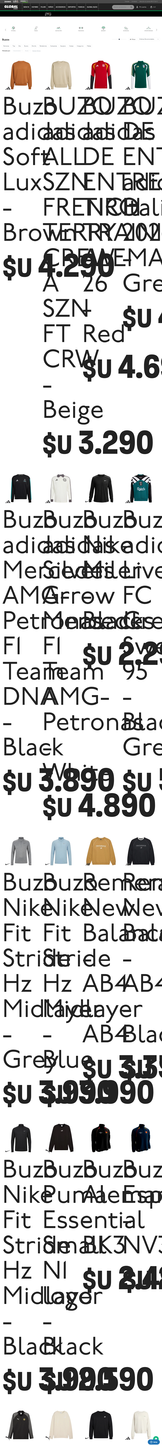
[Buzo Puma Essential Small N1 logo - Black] (61, 1138)
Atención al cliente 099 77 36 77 (149, 1)
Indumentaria (17, 51)
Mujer (43, 7)
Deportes (72, 7)
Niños (50, 7)
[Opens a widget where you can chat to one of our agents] (154, 1442)
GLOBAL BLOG (92, 7)
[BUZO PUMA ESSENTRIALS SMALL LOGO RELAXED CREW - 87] (61, 1425)
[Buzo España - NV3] (141, 1138)
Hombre (35, 7)
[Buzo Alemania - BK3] (101, 1138)
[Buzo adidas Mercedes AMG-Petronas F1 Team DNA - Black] (21, 488)
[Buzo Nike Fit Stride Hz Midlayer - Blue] (61, 851)
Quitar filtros (36, 51)
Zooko (6, 1)
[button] (131, 7)
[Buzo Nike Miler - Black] (101, 488)
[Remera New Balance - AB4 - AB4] (101, 851)
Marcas (81, 7)
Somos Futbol (24, 1)
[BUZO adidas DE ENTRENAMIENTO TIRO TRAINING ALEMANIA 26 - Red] (101, 75)
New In (26, 7)
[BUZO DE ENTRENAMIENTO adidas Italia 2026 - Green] (141, 75)
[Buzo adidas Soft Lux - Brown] (21, 75)
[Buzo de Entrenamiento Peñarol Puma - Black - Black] (21, 1425)
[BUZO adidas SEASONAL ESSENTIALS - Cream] (141, 1425)
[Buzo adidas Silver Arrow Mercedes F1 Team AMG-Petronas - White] (61, 488)
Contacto (134, 1)
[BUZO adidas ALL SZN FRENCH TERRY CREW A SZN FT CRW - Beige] (61, 75)
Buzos (27, 51)
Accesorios (60, 7)
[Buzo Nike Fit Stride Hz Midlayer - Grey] (21, 851)
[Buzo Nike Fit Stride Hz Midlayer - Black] (21, 1138)
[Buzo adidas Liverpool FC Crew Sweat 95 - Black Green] (141, 488)
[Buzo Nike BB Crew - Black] (101, 1425)
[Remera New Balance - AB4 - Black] (141, 851)
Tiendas (127, 1)
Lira (14, 1)
